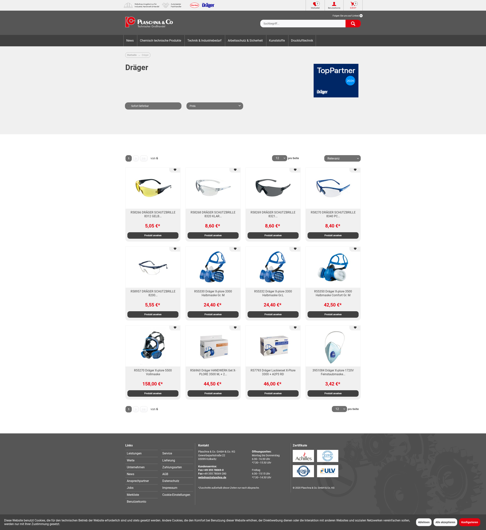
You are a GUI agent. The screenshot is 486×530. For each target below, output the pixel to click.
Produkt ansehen (153, 235)
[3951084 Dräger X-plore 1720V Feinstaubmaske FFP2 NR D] (333, 345)
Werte (130, 460)
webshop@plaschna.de (212, 477)
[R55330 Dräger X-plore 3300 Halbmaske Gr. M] (213, 267)
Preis (193, 105)
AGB (165, 474)
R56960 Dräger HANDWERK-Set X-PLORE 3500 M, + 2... (213, 372)
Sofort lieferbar (140, 105)
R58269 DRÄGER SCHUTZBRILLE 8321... (273, 214)
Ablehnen (424, 522)
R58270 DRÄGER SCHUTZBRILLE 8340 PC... (333, 214)
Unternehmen (136, 467)
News (130, 474)
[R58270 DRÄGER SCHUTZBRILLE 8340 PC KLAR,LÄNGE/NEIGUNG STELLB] (333, 188)
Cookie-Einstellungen (176, 495)
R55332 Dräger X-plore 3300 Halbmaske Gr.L (273, 293)
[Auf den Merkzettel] (174, 170)
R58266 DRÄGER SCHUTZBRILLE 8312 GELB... (153, 214)
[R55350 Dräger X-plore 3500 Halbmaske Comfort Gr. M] (333, 267)
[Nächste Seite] (136, 158)
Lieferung (168, 460)
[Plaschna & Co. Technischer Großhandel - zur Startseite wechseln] (149, 23)
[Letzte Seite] (144, 158)
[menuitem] (310, 20)
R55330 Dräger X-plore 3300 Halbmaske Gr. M (213, 293)
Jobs (130, 488)
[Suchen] (353, 23)
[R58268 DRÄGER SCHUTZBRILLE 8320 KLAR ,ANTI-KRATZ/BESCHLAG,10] (213, 188)
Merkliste (133, 495)
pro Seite (293, 158)
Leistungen (134, 453)
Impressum (169, 488)
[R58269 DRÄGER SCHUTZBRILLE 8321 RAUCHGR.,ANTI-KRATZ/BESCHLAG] (273, 188)
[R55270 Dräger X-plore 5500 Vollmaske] (152, 345)
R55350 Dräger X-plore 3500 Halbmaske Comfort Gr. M (333, 293)
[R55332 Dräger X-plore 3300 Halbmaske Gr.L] (273, 267)
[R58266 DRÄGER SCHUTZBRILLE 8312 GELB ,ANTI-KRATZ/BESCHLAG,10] (152, 188)
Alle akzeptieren (445, 522)
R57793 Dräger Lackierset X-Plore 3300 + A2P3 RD (273, 372)
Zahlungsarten (172, 467)
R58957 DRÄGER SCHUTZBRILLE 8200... (153, 293)
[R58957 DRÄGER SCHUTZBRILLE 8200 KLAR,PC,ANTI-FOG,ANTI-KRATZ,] (152, 267)
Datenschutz (170, 481)
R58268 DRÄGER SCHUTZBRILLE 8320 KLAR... (213, 214)
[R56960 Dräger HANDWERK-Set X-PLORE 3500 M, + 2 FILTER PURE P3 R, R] (213, 345)
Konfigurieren (469, 522)
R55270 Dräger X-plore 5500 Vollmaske (153, 372)
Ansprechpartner (138, 481)
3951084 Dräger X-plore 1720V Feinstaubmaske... (333, 372)
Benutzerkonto (136, 501)
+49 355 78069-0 (213, 470)
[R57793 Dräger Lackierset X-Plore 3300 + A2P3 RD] (273, 345)
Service (167, 453)
